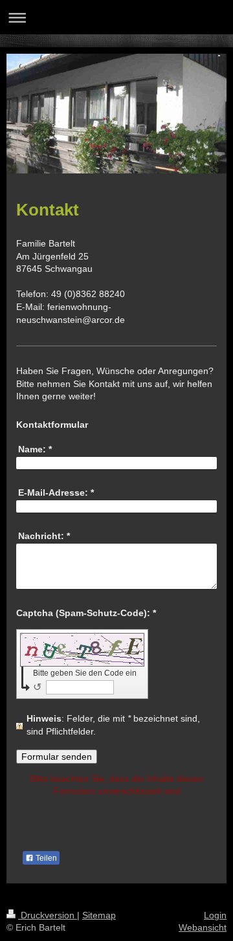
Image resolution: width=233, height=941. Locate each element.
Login (215, 915)
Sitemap (99, 915)
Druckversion (47, 915)
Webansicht (203, 927)
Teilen (45, 858)
